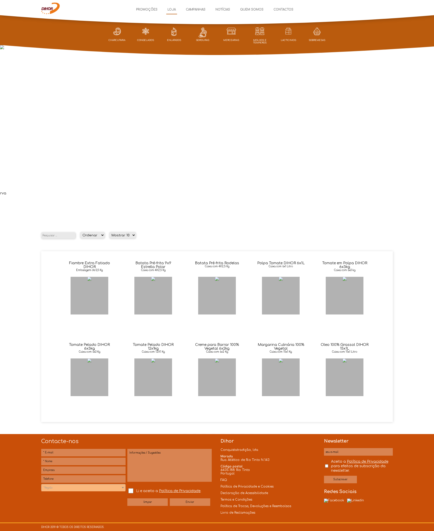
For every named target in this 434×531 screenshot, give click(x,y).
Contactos (283, 9)
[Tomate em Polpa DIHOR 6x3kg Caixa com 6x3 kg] (344, 280)
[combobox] (83, 487)
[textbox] (83, 487)
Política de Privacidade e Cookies (247, 486)
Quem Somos (251, 9)
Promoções (146, 9)
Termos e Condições (236, 499)
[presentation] (5, 117)
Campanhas (195, 9)
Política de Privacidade (179, 491)
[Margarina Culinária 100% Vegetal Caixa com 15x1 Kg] (281, 361)
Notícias (222, 9)
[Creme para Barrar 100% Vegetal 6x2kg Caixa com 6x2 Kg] (217, 361)
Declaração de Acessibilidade (244, 493)
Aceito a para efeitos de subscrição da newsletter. (359, 466)
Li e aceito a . (168, 491)
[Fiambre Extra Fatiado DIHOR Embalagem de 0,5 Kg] (90, 280)
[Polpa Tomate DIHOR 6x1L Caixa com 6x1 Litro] (281, 280)
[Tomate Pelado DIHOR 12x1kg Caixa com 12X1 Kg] (154, 361)
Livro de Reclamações (238, 512)
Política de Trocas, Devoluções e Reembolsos (256, 506)
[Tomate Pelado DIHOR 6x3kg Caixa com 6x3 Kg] (90, 361)
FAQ (224, 480)
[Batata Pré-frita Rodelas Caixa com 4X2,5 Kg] (217, 280)
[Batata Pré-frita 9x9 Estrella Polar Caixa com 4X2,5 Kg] (154, 280)
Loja (172, 9)
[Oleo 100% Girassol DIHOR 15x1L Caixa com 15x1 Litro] (344, 361)
